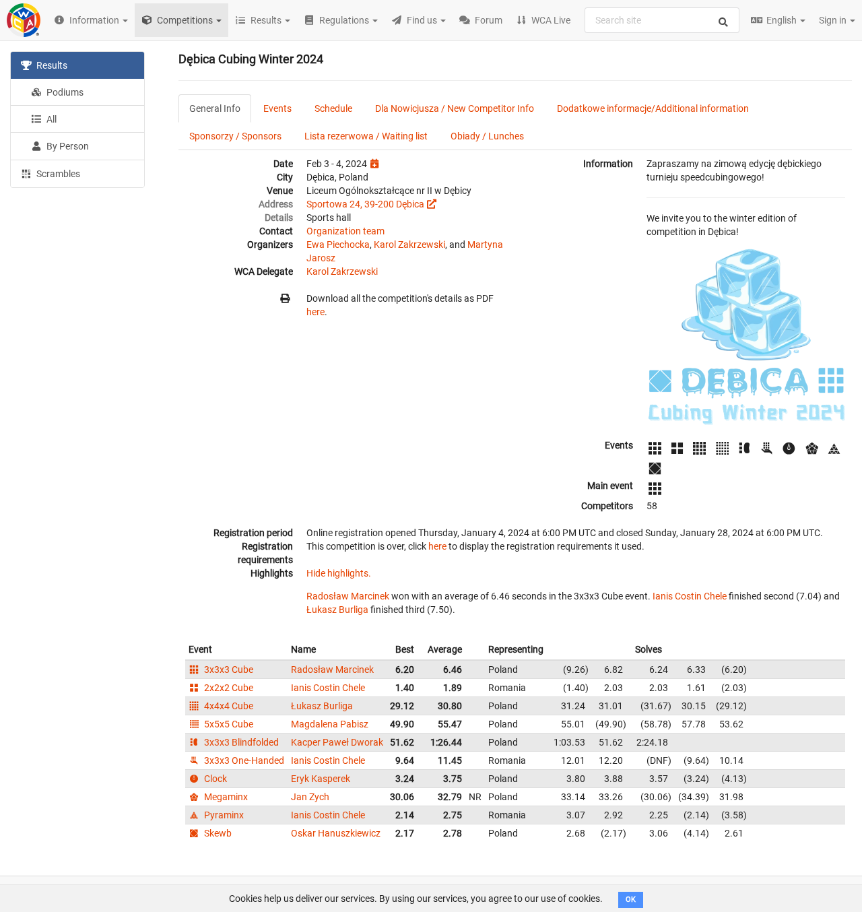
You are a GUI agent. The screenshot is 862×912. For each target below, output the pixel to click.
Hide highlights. (338, 573)
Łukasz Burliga (337, 609)
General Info (214, 108)
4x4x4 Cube (227, 706)
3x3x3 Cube (227, 669)
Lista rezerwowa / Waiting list (366, 136)
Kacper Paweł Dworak (337, 742)
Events (277, 108)
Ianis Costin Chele (690, 596)
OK (631, 899)
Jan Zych (310, 796)
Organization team (345, 231)
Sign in (834, 20)
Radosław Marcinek (347, 596)
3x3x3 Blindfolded (240, 742)
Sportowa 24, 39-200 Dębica (365, 204)
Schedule (333, 108)
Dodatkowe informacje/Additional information (653, 108)
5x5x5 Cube (227, 724)
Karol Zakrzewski (409, 244)
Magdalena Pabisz (329, 724)
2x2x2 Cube (227, 687)
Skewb (217, 833)
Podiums (64, 92)
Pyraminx (223, 815)
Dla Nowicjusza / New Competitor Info (454, 108)
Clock (214, 778)
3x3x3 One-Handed (243, 760)
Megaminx (225, 796)
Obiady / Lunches (487, 136)
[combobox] (662, 20)
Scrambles (57, 173)
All (50, 119)
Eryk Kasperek (320, 778)
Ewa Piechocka (338, 244)
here (315, 311)
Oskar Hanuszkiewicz (335, 833)
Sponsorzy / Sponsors (235, 136)
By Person (66, 146)
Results (50, 65)
